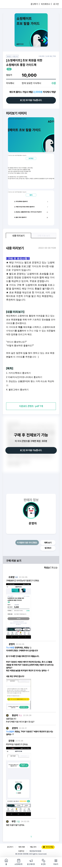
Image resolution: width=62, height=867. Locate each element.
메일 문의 (33, 847)
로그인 (56, 4)
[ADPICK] (9, 4)
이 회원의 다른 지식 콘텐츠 (27, 543)
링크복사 (48, 548)
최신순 (55, 567)
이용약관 (21, 851)
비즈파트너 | (46, 4)
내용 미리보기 (18, 235)
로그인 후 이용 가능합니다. (31, 100)
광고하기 (10, 847)
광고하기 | (35, 4)
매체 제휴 (21, 847)
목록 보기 (47, 543)
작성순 (47, 567)
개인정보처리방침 (35, 851)
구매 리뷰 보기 (43, 235)
